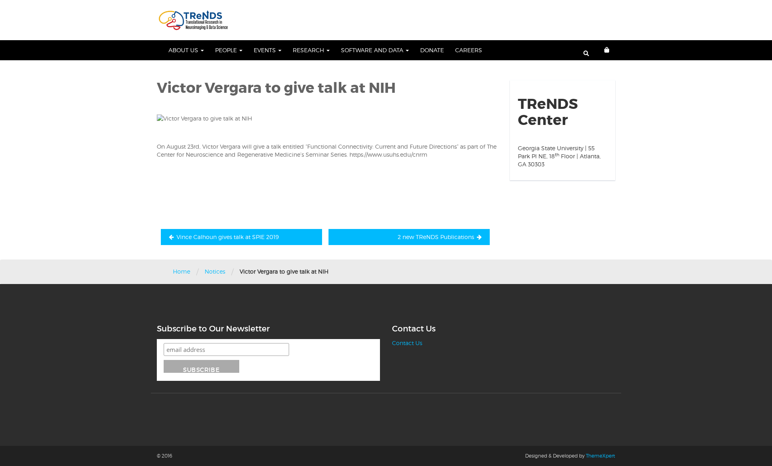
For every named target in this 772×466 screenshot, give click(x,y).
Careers (468, 50)
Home (181, 271)
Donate (432, 50)
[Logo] (193, 20)
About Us (184, 50)
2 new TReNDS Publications (436, 236)
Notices (215, 271)
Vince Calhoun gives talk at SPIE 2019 (228, 236)
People (226, 50)
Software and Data (373, 50)
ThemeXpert (600, 456)
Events (265, 50)
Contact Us (407, 342)
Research (309, 50)
